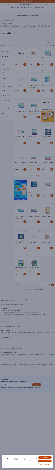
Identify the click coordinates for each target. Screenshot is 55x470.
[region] (27, 461)
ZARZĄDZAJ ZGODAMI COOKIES (45, 464)
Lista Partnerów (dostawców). (8, 466)
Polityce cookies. (15, 464)
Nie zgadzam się (45, 461)
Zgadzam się (44, 457)
